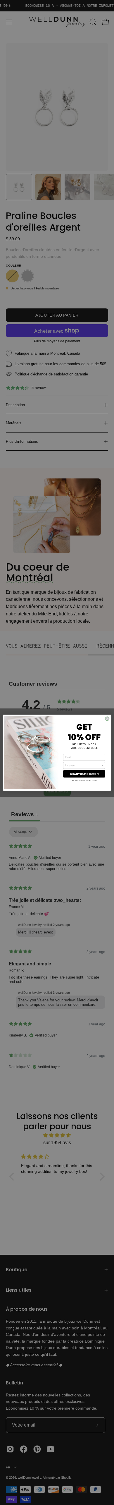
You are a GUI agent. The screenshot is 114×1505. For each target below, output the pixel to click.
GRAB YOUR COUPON (84, 773)
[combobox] (83, 765)
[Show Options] (102, 765)
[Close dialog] (107, 718)
